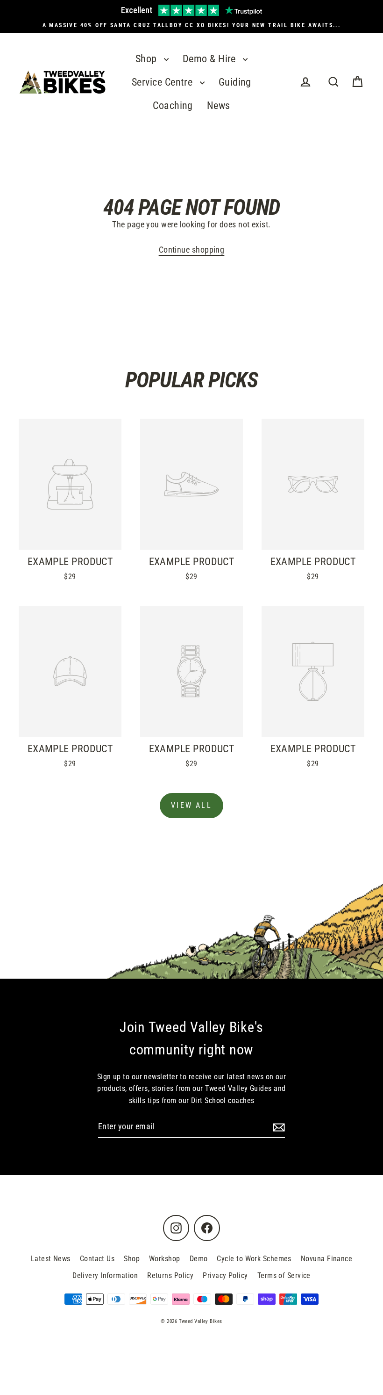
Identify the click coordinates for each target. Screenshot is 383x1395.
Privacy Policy (225, 1275)
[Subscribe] (277, 1127)
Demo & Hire (210, 59)
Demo (199, 1258)
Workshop (164, 1258)
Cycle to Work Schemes (254, 1258)
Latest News (51, 1258)
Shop (147, 59)
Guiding (235, 82)
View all (191, 805)
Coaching (173, 105)
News (218, 105)
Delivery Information (105, 1275)
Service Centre (163, 82)
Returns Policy (170, 1275)
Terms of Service (284, 1275)
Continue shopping (192, 249)
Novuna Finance (326, 1258)
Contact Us (97, 1258)
